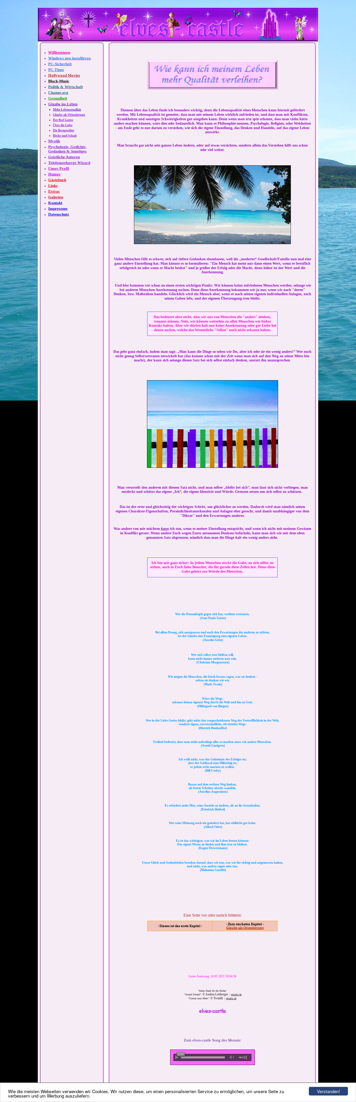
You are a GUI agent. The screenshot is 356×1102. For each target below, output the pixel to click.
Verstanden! (328, 1091)
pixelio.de (236, 994)
